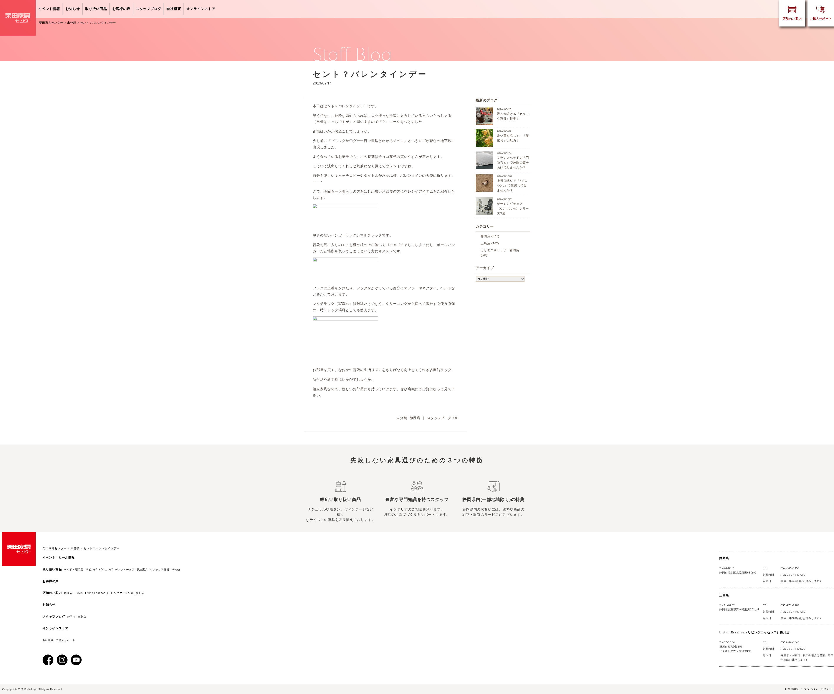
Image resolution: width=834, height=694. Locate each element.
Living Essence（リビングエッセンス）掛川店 (116, 593)
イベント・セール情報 (59, 557)
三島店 (485, 243)
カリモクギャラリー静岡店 (500, 250)
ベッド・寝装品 (74, 569)
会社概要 (173, 9)
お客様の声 (121, 9)
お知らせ (72, 9)
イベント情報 (49, 9)
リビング (91, 569)
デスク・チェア (125, 569)
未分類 (402, 418)
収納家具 (142, 569)
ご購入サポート (65, 640)
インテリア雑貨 (159, 569)
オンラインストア (200, 9)
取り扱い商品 (96, 9)
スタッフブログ (148, 9)
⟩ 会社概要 (792, 689)
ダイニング (106, 569)
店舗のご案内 (52, 593)
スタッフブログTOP (442, 418)
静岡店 (415, 418)
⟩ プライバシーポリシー (816, 689)
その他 (176, 569)
